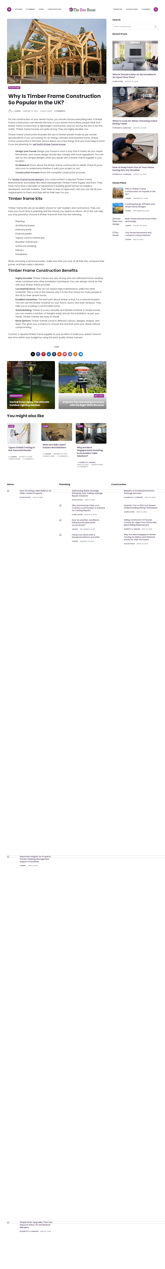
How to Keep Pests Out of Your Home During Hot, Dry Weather (133, 169)
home (56, 347)
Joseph (18, 111)
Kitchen (18, 9)
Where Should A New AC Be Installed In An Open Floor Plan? (134, 76)
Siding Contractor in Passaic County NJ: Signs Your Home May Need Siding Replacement (140, 522)
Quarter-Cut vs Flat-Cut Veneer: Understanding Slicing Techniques (140, 506)
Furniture (117, 9)
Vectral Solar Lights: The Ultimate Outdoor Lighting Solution (29, 403)
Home (41, 9)
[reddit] (59, 354)
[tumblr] (54, 354)
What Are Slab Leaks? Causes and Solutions (54, 446)
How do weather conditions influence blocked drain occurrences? (85, 522)
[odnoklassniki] (75, 354)
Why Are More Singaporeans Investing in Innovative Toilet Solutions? (90, 451)
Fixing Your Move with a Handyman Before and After (86, 536)
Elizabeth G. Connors (121, 174)
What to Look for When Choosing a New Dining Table (134, 122)
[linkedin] (49, 354)
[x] (33, 354)
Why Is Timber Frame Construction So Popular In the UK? (140, 191)
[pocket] (65, 354)
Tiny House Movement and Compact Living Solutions (138, 234)
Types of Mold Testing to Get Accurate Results (21, 449)
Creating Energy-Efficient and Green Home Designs (140, 205)
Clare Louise (117, 81)
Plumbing (30, 9)
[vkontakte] (70, 354)
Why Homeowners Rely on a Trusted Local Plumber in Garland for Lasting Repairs (88, 508)
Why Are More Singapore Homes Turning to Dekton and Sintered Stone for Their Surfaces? (140, 537)
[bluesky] (81, 354)
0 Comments (59, 111)
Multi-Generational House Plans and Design (140, 220)
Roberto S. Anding (87, 462)
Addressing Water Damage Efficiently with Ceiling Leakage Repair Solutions (87, 493)
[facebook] (38, 354)
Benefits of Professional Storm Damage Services (139, 492)
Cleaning (146, 9)
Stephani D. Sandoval (121, 128)
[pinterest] (43, 354)
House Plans (132, 9)
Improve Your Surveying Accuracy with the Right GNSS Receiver (83, 403)
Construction (54, 9)
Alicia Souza (25, 497)
